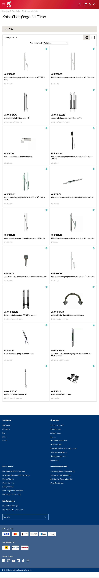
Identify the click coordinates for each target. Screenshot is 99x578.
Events (52, 437)
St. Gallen (6, 429)
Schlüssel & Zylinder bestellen (61, 479)
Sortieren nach (36, 43)
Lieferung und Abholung (11, 494)
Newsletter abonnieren (58, 441)
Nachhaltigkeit (55, 444)
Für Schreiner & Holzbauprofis (13, 471)
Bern (4, 433)
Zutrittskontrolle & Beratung (60, 475)
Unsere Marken (8, 479)
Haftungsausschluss (58, 456)
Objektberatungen (57, 483)
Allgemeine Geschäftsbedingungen (63, 448)
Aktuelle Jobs (55, 433)
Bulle (4, 437)
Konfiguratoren (8, 487)
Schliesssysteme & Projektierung (62, 471)
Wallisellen (6, 425)
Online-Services (8, 483)
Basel (4, 441)
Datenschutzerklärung (58, 452)
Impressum (54, 460)
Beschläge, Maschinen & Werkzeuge (16, 475)
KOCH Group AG (56, 425)
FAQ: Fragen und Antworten (13, 491)
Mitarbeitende (55, 429)
